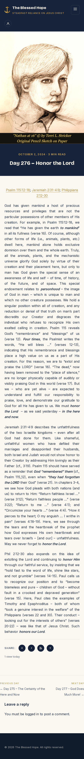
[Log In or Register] (7, 23)
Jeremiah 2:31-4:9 (46, 190)
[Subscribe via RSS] (40, 648)
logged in (32, 714)
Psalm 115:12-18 (18, 190)
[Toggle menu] (75, 10)
